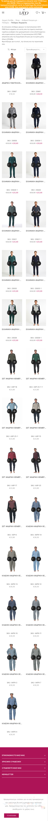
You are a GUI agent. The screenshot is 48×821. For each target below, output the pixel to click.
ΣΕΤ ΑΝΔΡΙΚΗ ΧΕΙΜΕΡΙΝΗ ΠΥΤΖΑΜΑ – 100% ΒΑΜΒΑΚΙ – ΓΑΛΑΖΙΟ (12, 428)
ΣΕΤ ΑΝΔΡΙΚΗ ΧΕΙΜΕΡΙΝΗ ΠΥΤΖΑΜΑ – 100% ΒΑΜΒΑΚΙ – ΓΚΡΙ (36, 428)
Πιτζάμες (5, 23)
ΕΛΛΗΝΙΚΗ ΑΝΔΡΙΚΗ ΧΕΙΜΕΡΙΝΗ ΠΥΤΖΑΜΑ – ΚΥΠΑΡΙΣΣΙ (12, 181)
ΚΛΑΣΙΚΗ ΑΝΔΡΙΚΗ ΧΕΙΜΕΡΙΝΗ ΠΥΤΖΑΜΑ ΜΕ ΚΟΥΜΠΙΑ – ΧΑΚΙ (12, 576)
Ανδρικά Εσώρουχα (29, 20)
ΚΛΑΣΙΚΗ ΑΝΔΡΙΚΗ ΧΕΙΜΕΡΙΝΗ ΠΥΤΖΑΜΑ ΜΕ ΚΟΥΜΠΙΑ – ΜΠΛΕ (36, 526)
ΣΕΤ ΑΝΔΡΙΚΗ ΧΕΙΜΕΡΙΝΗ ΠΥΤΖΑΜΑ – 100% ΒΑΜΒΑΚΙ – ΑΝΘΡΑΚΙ (36, 379)
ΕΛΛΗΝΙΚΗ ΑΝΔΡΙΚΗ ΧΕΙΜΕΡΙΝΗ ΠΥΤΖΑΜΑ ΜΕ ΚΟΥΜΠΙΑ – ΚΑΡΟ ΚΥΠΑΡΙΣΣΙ (12, 231)
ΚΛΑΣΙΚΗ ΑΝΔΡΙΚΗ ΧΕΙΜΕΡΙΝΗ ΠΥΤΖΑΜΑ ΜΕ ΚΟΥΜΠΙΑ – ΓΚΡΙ (36, 674)
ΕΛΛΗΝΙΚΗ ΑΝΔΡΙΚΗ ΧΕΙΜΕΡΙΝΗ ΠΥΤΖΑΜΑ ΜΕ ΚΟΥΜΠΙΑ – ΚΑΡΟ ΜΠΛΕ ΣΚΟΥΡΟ (36, 231)
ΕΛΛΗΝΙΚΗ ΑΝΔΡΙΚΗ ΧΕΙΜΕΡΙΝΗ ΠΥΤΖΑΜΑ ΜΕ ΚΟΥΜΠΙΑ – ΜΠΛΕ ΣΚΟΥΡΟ (36, 280)
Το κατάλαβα (11, 815)
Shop (17, 20)
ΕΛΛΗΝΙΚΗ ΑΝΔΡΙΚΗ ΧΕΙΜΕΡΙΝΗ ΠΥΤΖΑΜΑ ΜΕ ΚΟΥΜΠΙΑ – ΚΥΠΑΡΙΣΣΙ (12, 280)
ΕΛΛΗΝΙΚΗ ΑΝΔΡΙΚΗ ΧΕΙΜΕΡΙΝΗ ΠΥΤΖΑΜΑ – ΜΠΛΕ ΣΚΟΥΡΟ (36, 181)
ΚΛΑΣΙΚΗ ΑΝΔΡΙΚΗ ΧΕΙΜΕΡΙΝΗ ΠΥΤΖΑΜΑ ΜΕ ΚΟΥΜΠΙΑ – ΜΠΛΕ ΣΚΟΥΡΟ (12, 625)
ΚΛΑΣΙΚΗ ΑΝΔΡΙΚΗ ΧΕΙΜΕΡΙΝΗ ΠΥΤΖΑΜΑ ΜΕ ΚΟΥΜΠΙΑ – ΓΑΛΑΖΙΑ (36, 576)
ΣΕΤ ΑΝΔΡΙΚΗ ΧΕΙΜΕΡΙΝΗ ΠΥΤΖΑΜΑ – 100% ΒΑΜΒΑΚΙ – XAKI (12, 379)
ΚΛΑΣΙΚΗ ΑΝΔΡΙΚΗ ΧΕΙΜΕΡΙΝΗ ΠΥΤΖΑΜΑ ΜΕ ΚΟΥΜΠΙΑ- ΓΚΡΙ (36, 625)
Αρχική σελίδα (7, 20)
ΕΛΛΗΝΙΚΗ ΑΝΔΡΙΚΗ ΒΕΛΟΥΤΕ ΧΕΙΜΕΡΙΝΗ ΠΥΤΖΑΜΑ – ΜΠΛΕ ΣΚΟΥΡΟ (36, 83)
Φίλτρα (13, 49)
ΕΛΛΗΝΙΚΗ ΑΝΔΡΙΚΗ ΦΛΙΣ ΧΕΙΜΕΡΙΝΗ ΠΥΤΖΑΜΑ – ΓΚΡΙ (12, 132)
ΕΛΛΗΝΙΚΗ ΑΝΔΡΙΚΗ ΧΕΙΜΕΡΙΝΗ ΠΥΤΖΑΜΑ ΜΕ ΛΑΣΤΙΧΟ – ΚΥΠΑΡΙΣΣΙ (12, 329)
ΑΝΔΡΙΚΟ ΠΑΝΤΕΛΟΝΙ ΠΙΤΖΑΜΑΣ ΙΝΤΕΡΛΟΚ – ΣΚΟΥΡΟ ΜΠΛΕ (12, 83)
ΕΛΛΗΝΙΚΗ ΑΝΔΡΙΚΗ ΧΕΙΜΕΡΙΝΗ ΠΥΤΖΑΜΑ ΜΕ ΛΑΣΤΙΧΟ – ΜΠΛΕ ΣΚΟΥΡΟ (36, 329)
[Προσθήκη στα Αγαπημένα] (9, 66)
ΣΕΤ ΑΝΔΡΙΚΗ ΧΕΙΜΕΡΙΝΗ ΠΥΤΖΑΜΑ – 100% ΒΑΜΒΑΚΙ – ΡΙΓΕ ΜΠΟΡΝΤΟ (12, 526)
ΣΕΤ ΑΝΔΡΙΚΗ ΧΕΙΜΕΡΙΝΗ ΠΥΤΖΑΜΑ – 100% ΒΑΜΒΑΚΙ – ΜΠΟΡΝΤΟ (12, 477)
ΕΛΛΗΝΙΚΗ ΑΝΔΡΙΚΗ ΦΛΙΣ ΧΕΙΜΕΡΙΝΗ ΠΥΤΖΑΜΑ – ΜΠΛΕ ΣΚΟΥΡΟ (36, 132)
